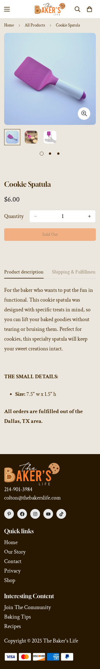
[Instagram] (35, 514)
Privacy (12, 571)
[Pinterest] (9, 514)
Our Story (15, 552)
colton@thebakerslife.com (32, 497)
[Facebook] (22, 514)
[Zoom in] (84, 113)
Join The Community (27, 607)
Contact (12, 561)
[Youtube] (48, 514)
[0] (89, 9)
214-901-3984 (18, 489)
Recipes (12, 626)
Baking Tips (17, 616)
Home (9, 25)
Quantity (14, 216)
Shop (9, 580)
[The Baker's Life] (50, 9)
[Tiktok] (61, 514)
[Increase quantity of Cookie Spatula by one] (89, 216)
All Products (35, 25)
